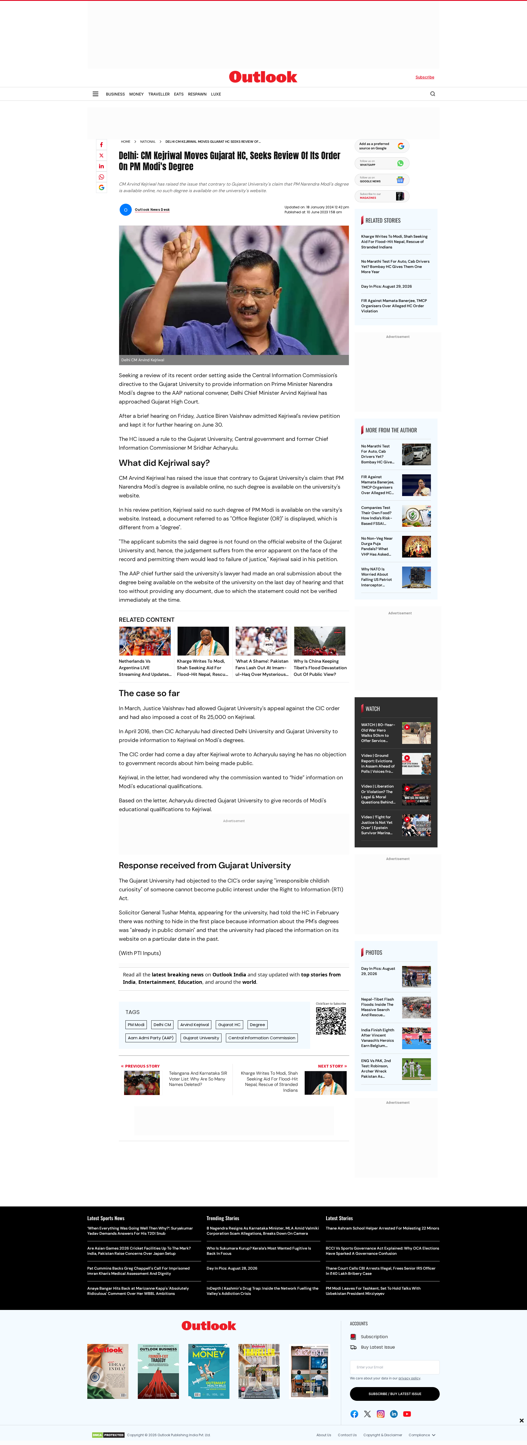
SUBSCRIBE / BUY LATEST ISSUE (395, 1394)
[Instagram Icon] (380, 1414)
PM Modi (136, 1024)
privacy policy (409, 1378)
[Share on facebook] (101, 144)
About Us (323, 1435)
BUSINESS (115, 94)
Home (125, 141)
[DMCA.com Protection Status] (108, 1435)
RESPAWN (197, 94)
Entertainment (156, 982)
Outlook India (229, 974)
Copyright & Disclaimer (382, 1435)
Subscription (374, 1337)
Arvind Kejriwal (194, 1024)
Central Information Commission (261, 1038)
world (249, 982)
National (148, 141)
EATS (179, 94)
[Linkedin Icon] (393, 1414)
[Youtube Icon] (407, 1414)
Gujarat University (201, 1038)
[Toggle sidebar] (95, 94)
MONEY (136, 94)
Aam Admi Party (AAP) (151, 1038)
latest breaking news (178, 974)
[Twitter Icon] (367, 1414)
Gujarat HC (229, 1024)
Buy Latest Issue (378, 1347)
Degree (257, 1024)
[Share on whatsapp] (101, 177)
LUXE (216, 94)
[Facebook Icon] (354, 1414)
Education (190, 982)
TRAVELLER (159, 94)
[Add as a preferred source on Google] (101, 187)
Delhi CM (162, 1024)
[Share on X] (101, 155)
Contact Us (347, 1435)
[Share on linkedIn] (101, 166)
